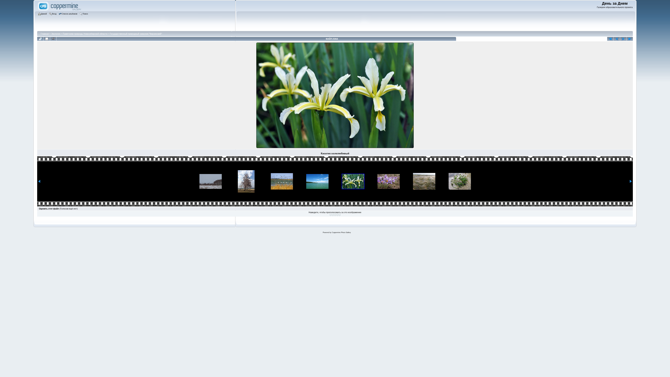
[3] (335, 215)
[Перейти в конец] (630, 39)
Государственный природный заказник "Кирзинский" (136, 34)
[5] (339, 215)
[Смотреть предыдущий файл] (617, 39)
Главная (45, 34)
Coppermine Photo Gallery (341, 232)
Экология (55, 34)
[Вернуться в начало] (610, 39)
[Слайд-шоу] (53, 39)
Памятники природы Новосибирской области (85, 34)
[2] (333, 215)
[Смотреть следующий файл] (623, 39)
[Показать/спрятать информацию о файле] (47, 39)
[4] (337, 215)
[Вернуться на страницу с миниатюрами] (40, 39)
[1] (330, 215)
